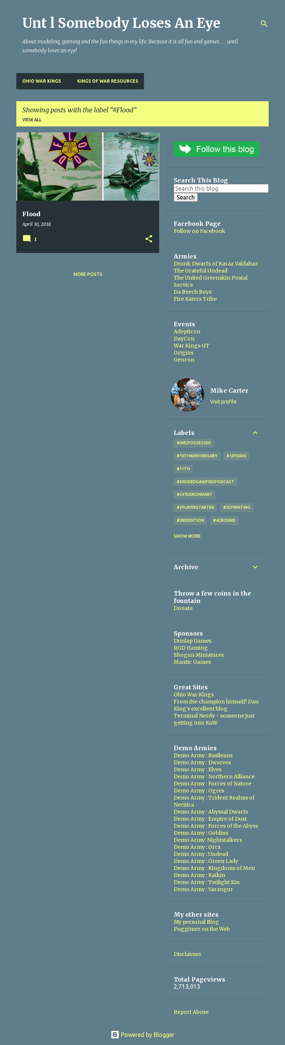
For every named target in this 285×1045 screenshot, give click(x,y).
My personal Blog (196, 922)
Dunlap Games (193, 640)
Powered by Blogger (146, 1034)
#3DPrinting (236, 507)
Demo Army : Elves (198, 769)
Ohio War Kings (41, 81)
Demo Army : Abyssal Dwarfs (211, 811)
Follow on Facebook (199, 231)
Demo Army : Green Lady (206, 861)
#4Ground (224, 520)
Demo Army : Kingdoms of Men (214, 868)
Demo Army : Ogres (199, 790)
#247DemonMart (195, 494)
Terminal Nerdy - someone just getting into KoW (214, 719)
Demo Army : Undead (201, 854)
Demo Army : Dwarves (202, 762)
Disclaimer (188, 954)
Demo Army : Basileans (203, 755)
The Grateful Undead (200, 270)
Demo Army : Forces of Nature (212, 783)
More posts (87, 274)
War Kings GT (191, 345)
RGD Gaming (191, 648)
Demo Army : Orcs (197, 847)
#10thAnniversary (197, 456)
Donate (183, 608)
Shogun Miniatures (199, 655)
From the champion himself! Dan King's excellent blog (216, 705)
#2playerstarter (195, 507)
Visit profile (223, 402)
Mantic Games (192, 662)
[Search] (264, 24)
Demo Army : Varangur (203, 889)
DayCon (184, 338)
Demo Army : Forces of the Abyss (216, 826)
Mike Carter (229, 390)
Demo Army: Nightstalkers (208, 840)
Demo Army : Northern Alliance (214, 776)
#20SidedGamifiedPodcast (205, 481)
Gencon (184, 359)
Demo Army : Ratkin (199, 875)
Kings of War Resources (107, 81)
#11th (183, 469)
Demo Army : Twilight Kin (207, 882)
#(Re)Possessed (194, 443)
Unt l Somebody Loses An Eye (121, 23)
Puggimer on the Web (202, 929)
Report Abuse (191, 1012)
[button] (148, 239)
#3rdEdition (190, 520)
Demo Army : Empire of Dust (210, 818)
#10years (236, 456)
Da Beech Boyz (193, 292)
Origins (183, 352)
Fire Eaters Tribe (195, 299)
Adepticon (187, 331)
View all (32, 119)
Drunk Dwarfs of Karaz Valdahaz (216, 263)
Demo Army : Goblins (201, 833)
